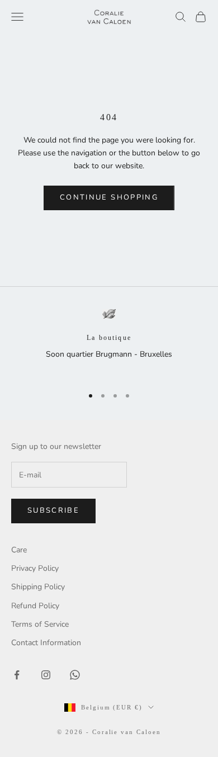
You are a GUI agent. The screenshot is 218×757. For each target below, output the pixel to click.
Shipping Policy (38, 586)
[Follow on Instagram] (45, 674)
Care (19, 550)
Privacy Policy (35, 568)
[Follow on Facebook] (16, 674)
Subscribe (53, 510)
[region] (109, 342)
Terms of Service (40, 624)
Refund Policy (35, 605)
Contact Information (46, 642)
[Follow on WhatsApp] (74, 674)
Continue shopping (109, 197)
